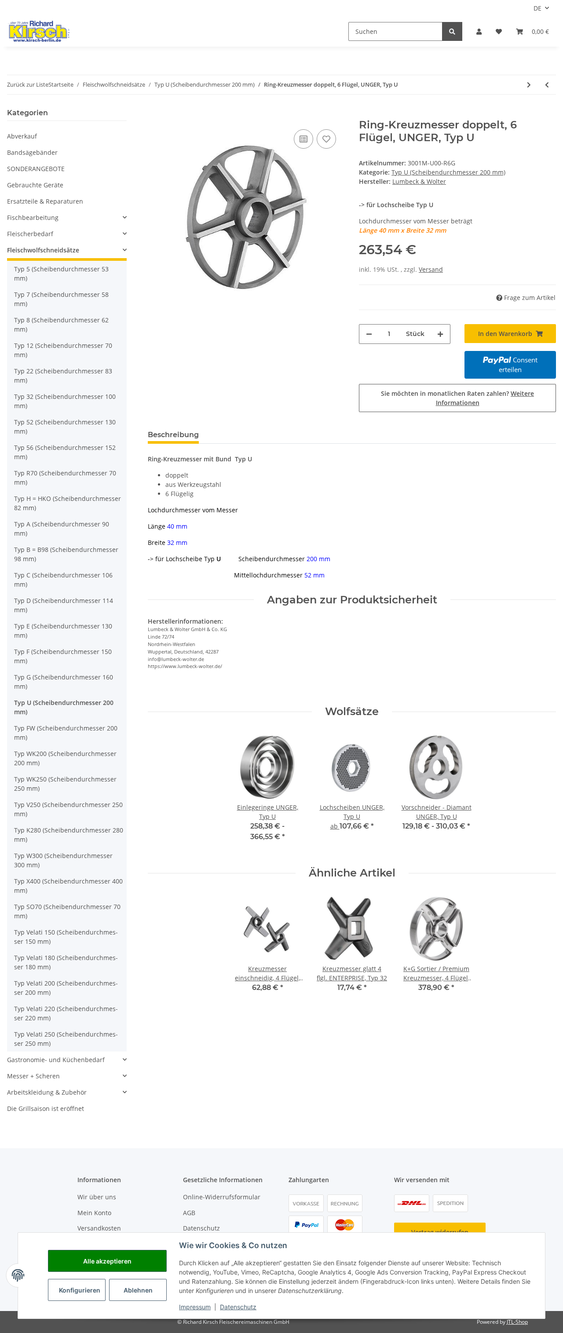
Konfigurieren (79, 1290)
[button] (479, 31)
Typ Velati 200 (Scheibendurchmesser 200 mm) (66, 988)
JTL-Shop (517, 1322)
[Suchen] (452, 31)
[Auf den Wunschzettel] (326, 139)
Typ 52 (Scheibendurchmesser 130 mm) (65, 426)
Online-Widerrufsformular (221, 1197)
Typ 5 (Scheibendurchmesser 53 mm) (61, 273)
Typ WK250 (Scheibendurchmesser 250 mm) (65, 783)
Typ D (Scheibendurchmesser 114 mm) (63, 605)
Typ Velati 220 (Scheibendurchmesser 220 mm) (66, 1013)
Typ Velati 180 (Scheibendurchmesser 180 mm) (66, 962)
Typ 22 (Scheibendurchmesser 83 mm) (63, 375)
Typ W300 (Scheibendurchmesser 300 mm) (63, 860)
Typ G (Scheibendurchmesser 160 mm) (63, 681)
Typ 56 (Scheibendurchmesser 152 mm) (65, 452)
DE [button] (537, 8)
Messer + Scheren (33, 1076)
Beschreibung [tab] (173, 435)
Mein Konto (94, 1213)
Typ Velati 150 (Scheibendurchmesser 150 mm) (66, 937)
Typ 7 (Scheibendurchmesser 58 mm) (61, 299)
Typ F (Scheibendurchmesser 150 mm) (63, 656)
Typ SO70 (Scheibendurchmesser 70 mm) (67, 911)
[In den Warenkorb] (155, 114)
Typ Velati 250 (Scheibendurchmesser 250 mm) (66, 1039)
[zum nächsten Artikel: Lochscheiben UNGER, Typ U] (529, 84)
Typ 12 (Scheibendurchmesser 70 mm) (63, 350)
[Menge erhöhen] (440, 334)
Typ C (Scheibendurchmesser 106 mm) (63, 579)
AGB (189, 1213)
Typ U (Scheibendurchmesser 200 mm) (448, 172)
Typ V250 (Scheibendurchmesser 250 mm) (68, 809)
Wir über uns (96, 1197)
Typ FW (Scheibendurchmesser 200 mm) (65, 732)
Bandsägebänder (32, 152)
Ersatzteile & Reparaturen (45, 201)
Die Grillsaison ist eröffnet (45, 1108)
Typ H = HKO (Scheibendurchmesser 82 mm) (67, 503)
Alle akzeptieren (107, 1261)
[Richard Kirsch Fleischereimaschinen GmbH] (38, 31)
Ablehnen (138, 1290)
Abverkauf (22, 136)
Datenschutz (201, 1228)
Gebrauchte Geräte (35, 185)
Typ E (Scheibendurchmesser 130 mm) (63, 630)
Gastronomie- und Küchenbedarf (56, 1059)
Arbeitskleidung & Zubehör (47, 1092)
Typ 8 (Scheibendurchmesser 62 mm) (61, 324)
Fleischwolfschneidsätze (43, 250)
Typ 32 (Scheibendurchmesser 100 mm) (65, 401)
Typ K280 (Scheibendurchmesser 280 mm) (68, 835)
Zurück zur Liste (27, 84)
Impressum (195, 1307)
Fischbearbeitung (32, 217)
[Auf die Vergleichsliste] (303, 139)
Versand (431, 269)
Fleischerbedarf (30, 234)
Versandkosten (99, 1228)
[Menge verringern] (369, 334)
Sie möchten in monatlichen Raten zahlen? (457, 398)
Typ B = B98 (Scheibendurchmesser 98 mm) (66, 554)
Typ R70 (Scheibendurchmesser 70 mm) (65, 477)
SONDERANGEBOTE (36, 168)
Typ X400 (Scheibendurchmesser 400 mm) (68, 886)
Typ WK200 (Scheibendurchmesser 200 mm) (65, 758)
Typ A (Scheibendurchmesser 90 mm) (61, 528)
